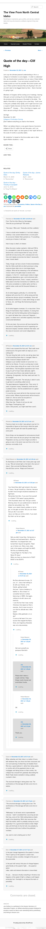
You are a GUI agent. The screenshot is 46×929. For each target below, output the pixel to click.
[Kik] (18, 201)
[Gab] (5, 197)
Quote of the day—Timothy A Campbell (10, 183)
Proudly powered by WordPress (23, 923)
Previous (7, 50)
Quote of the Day (35, 204)
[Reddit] (18, 197)
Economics (21, 204)
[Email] (26, 197)
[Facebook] (31, 197)
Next (40, 50)
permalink (18, 206)
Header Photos (27, 44)
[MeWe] (10, 197)
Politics (27, 204)
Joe (25, 70)
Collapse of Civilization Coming (13, 119)
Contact (37, 44)
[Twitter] (35, 197)
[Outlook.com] (10, 201)
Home (5, 44)
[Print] (22, 197)
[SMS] (39, 197)
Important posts (15, 44)
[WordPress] (14, 201)
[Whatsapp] (14, 197)
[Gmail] (5, 201)
